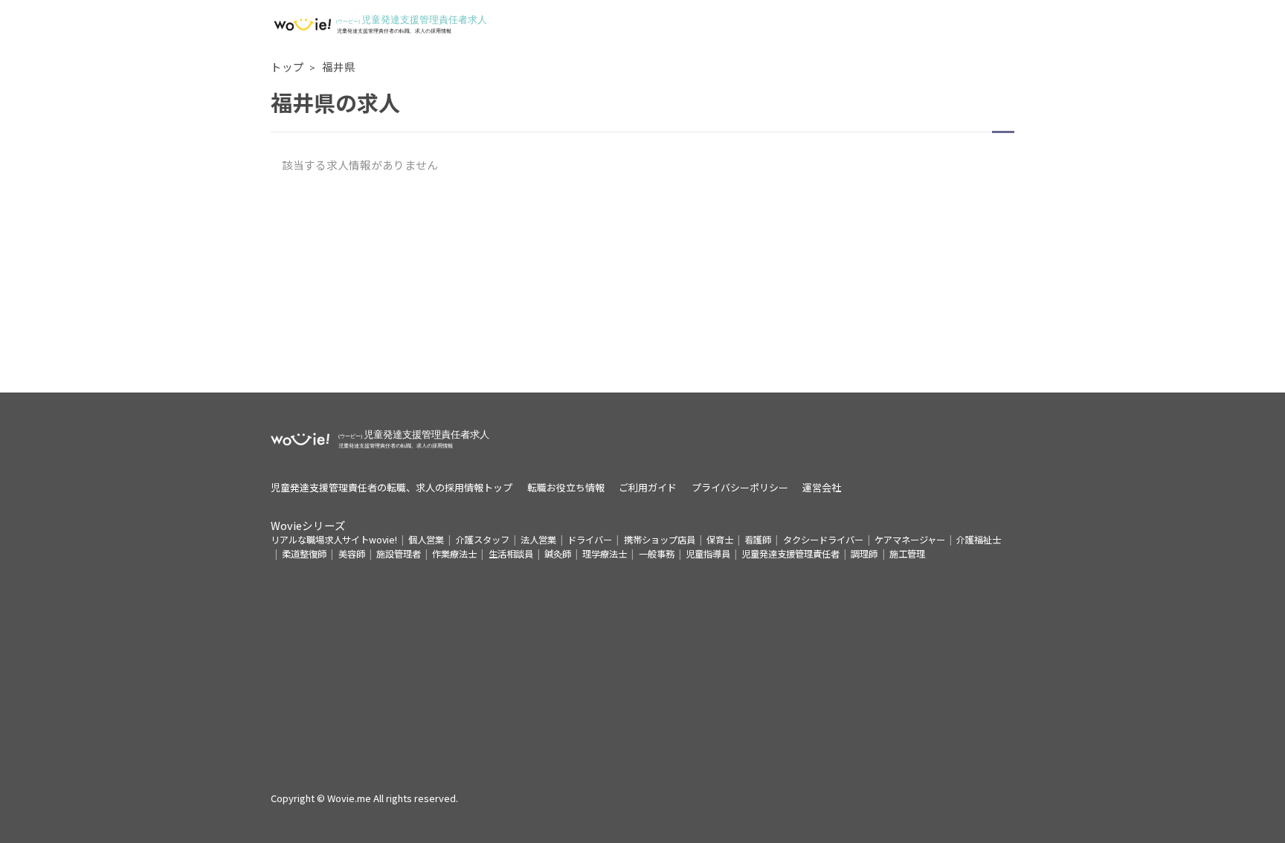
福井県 (338, 66)
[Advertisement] (642, 288)
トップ (287, 66)
